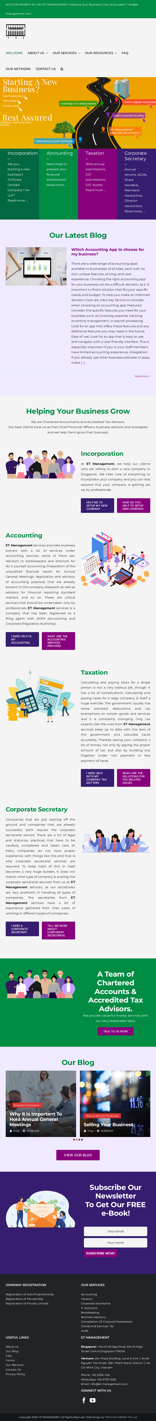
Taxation (87, 1299)
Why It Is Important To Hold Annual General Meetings (36, 1119)
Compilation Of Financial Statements (106, 1321)
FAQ (9, 1355)
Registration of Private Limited (27, 1303)
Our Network (15, 1365)
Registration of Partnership (24, 1299)
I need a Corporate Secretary (128, 115)
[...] (82, 362)
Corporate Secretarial (25, 1105)
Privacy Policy (15, 1374)
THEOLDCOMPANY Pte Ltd (121, 1417)
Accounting (89, 1294)
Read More (141, 376)
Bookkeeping (90, 1312)
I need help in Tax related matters (78, 103)
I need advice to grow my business (54, 141)
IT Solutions (89, 1308)
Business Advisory (93, 1317)
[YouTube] (93, 1400)
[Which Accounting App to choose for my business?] (36, 266)
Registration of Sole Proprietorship (30, 1294)
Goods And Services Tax (97, 1326)
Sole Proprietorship (13, 96)
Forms (10, 1360)
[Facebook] (84, 1400)
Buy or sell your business (102, 1115)
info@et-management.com (109, 1384)
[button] (61, 69)
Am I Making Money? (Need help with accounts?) (125, 131)
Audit (84, 1330)
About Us (12, 1346)
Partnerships (10, 101)
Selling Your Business (108, 1124)
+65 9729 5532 (106, 1379)
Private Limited (11, 106)
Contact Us (13, 1369)
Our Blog (12, 1351)
